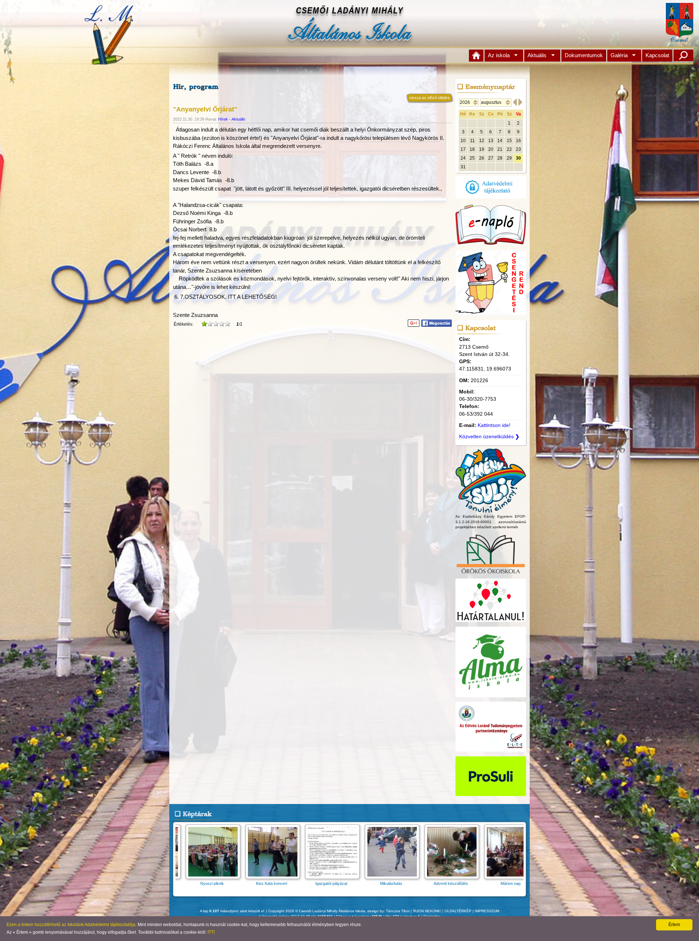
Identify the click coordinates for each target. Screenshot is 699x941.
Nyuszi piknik (205, 883)
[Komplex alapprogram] (490, 509)
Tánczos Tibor (398, 911)
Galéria (619, 55)
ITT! (211, 932)
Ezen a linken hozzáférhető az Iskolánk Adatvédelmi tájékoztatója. (72, 924)
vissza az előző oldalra (429, 97)
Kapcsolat (657, 55)
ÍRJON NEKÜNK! (427, 911)
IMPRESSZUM (487, 911)
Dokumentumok (584, 55)
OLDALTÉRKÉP (458, 911)
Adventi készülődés (444, 883)
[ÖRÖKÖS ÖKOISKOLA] (490, 574)
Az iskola (499, 55)
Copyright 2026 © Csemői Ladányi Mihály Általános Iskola (316, 911)
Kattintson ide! (494, 425)
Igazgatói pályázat (325, 883)
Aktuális (537, 55)
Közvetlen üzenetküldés (489, 436)
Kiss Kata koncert (265, 883)
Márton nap (504, 883)
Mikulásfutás (385, 883)
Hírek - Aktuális (231, 119)
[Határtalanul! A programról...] (490, 622)
